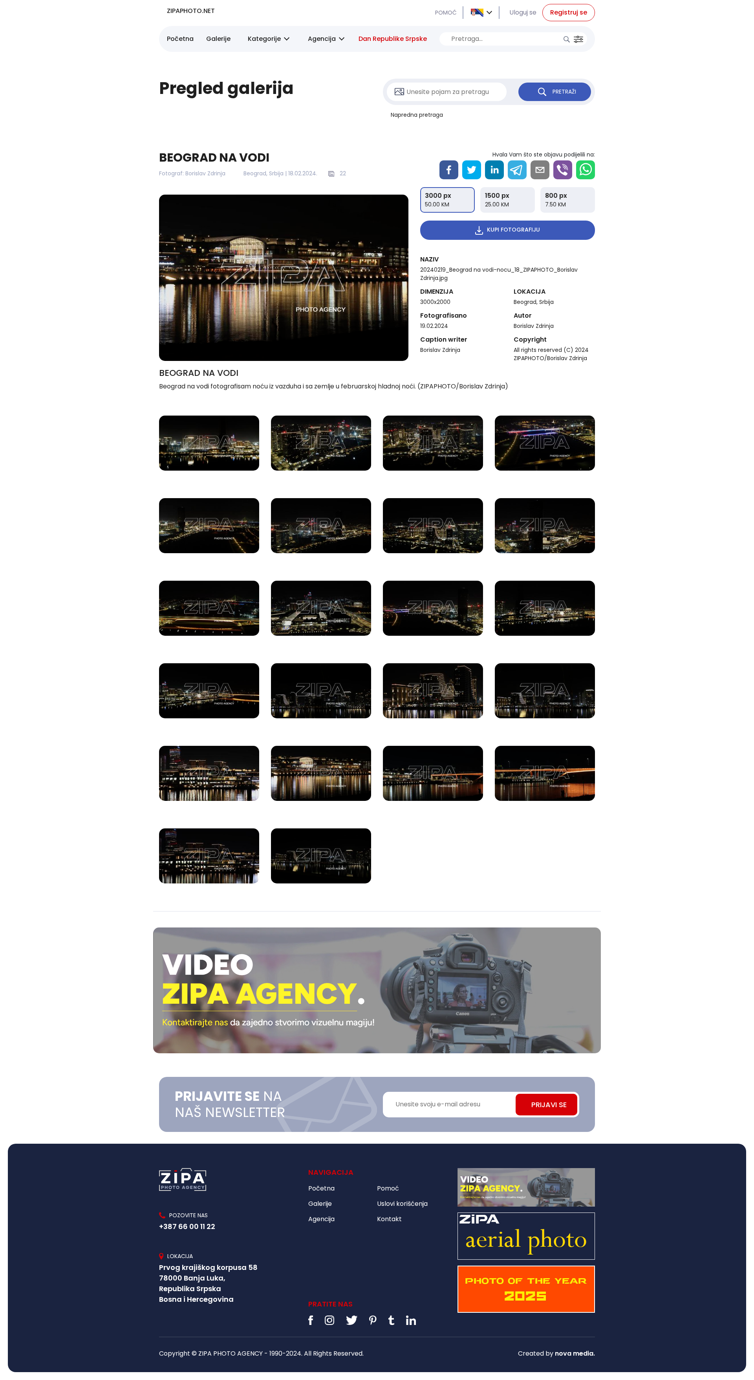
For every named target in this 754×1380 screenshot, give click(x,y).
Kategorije (264, 38)
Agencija (322, 38)
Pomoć (388, 1188)
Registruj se (568, 12)
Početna (180, 38)
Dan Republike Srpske (393, 38)
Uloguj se (522, 12)
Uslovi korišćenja (402, 1203)
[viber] (562, 169)
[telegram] (517, 169)
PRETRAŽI (564, 92)
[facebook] (448, 169)
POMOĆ (446, 13)
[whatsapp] (585, 169)
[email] (540, 169)
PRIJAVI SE (549, 1105)
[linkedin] (494, 169)
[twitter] (471, 169)
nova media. (575, 1353)
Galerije (218, 38)
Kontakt (389, 1219)
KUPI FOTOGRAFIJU (513, 230)
